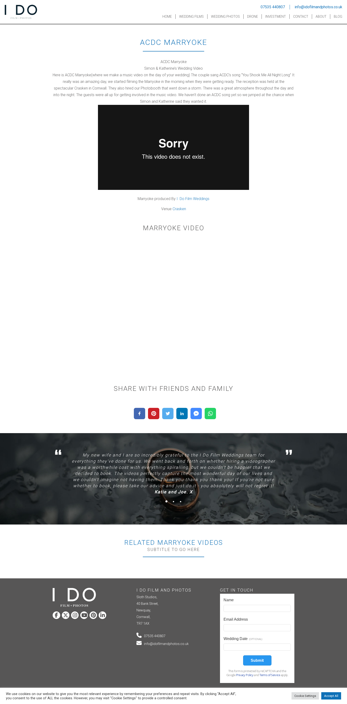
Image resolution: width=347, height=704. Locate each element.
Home (167, 16)
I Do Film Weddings (193, 198)
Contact (300, 16)
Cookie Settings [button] (305, 696)
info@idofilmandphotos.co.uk (318, 7)
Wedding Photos (225, 16)
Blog (338, 16)
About (321, 16)
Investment (275, 16)
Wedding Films (191, 16)
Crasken (179, 209)
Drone (252, 16)
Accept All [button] (331, 696)
